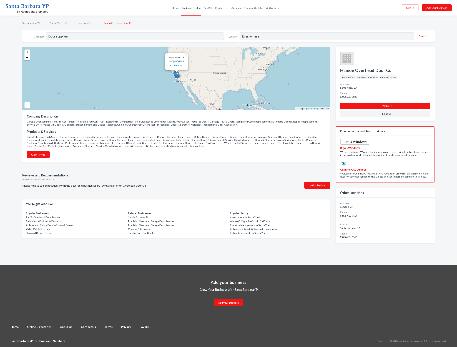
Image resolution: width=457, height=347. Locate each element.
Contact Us (221, 7)
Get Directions (175, 65)
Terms (108, 326)
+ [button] (27, 52)
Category (39, 36)
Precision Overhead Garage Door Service (151, 221)
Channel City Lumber (139, 229)
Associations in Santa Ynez (245, 217)
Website (387, 105)
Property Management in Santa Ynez (250, 225)
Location (233, 36)
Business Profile (191, 7)
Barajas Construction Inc (142, 232)
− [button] (27, 57)
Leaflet (299, 108)
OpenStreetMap (311, 108)
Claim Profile (38, 154)
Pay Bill (208, 7)
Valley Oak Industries (38, 229)
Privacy (126, 326)
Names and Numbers (51, 341)
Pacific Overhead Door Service (43, 217)
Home (175, 7)
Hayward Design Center (39, 232)
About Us (66, 326)
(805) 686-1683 (176, 61)
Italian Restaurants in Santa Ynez (248, 232)
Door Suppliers (85, 22)
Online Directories (39, 326)
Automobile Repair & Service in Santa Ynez (253, 229)
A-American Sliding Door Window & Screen (50, 225)
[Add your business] (228, 298)
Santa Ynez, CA (58, 22)
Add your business (436, 7)
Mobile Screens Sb (138, 217)
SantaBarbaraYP (31, 22)
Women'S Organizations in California (250, 221)
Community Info (253, 7)
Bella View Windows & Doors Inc (44, 221)
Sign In (410, 7)
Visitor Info (272, 7)
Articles (236, 7)
